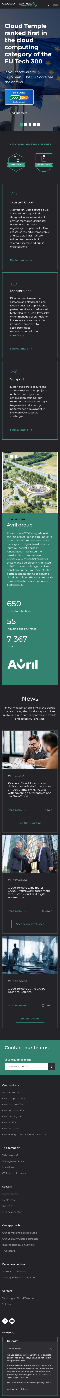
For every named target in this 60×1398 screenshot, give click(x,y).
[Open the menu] (55, 4)
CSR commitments (14, 1173)
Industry (7, 1206)
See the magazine (30, 823)
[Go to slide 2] (25, 124)
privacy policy (44, 1382)
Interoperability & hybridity (18, 1244)
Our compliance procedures (19, 1232)
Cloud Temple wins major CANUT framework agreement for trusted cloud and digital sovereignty (29, 892)
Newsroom (9, 1332)
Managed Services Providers (19, 1277)
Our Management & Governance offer (25, 1134)
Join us (6, 1304)
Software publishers (14, 1271)
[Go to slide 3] (30, 124)
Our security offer (12, 1116)
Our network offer (13, 1110)
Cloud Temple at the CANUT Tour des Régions (27, 990)
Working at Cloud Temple (18, 1298)
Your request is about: (18, 1059)
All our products (12, 1092)
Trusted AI (8, 1250)
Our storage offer (12, 1104)
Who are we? (10, 1155)
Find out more (18, 112)
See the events (30, 1018)
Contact (12, 1341)
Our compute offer (13, 1098)
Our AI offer (9, 1122)
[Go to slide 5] (38, 124)
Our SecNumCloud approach (20, 1238)
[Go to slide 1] (21, 124)
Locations (8, 1167)
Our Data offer (11, 1128)
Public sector (10, 1194)
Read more (15, 809)
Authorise (12, 1389)
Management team (14, 1161)
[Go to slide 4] (34, 124)
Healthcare (9, 1200)
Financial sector (12, 1212)
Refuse (24, 1389)
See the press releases (30, 924)
